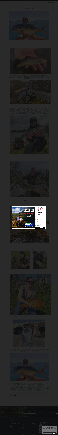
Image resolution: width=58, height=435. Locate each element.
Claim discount (40, 227)
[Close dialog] (45, 206)
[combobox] (36, 219)
